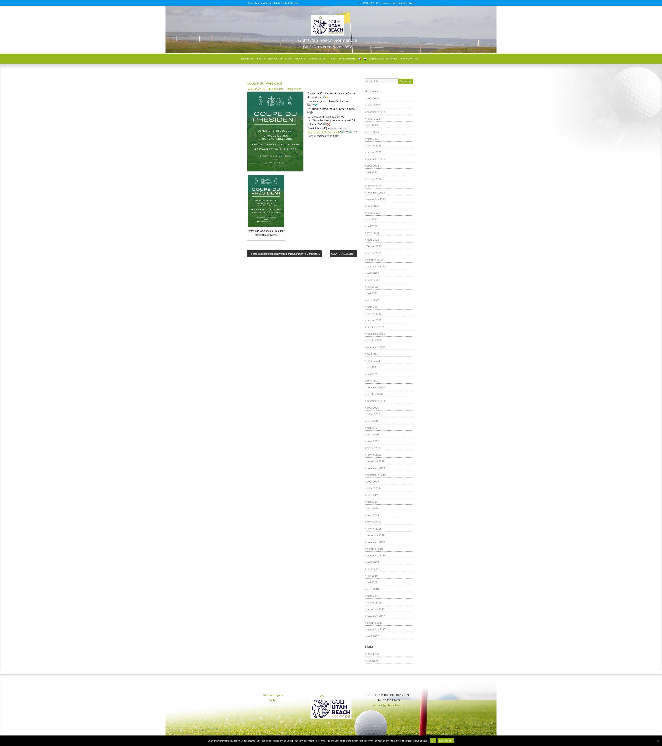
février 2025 (374, 145)
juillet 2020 (373, 414)
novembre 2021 (376, 333)
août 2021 (373, 353)
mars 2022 (373, 306)
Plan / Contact (409, 58)
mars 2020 (373, 441)
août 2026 (373, 98)
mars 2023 (373, 239)
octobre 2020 (375, 394)
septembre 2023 (376, 199)
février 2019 (374, 521)
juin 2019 (372, 494)
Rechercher (405, 81)
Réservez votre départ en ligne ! (398, 2)
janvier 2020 (374, 454)
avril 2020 (373, 434)
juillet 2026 (373, 105)
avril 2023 (373, 232)
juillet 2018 (373, 568)
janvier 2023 (374, 253)
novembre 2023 (376, 192)
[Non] (657, 741)
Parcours (300, 58)
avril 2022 (373, 300)
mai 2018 (372, 582)
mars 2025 (373, 138)
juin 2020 (372, 421)
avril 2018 (373, 589)
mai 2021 (372, 373)
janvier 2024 (374, 185)
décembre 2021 (376, 326)
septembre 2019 (376, 474)
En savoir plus (446, 741)
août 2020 (373, 407)
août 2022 (373, 273)
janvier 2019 (374, 528)
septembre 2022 (376, 266)
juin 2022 (372, 286)
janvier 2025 (374, 152)
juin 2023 (372, 219)
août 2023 (373, 205)
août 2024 (373, 165)
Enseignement (347, 58)
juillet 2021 (373, 360)
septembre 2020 (376, 400)
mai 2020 (372, 427)
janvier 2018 (374, 602)
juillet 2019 (373, 488)
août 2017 (373, 636)
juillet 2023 (373, 212)
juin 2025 (372, 125)
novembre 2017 (376, 615)
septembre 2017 (376, 629)
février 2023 (374, 246)
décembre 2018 (376, 535)
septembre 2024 (376, 158)
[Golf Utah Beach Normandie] (327, 16)
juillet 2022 (373, 279)
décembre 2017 (376, 609)
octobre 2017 (375, 622)
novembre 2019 (376, 468)
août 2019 (373, 481)
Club (288, 58)
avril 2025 (373, 132)
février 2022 (374, 313)
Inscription (373, 653)
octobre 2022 (375, 259)
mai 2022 (372, 293)
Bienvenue (247, 58)
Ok (433, 741)
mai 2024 (372, 172)
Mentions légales (273, 695)
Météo (295, 2)
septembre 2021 (376, 347)
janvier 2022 (374, 320)
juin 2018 (372, 575)
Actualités (277, 88)
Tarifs (332, 58)
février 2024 (374, 179)
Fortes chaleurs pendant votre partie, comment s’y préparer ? (284, 253)
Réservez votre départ (383, 58)
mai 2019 (372, 501)
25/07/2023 (258, 88)
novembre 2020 (376, 387)
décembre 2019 (376, 461)
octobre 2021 (375, 340)
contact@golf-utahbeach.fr (389, 705)
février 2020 (374, 447)
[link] (323, 132)
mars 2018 (373, 595)
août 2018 (373, 562)
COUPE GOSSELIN (343, 253)
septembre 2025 (376, 111)
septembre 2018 (376, 555)
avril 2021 (373, 380)
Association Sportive (269, 58)
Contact (273, 700)
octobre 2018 (375, 548)
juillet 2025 (373, 118)
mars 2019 (373, 515)
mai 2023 (372, 226)
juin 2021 (372, 367)
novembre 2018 (376, 542)
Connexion (373, 660)
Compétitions (317, 58)
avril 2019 (373, 508)
